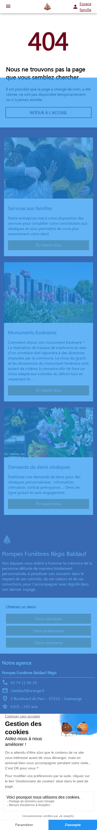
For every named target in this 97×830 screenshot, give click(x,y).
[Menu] (8, 6)
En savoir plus (48, 245)
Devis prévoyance (48, 630)
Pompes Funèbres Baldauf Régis (29, 672)
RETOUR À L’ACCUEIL (48, 112)
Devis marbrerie (48, 642)
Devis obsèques (48, 618)
